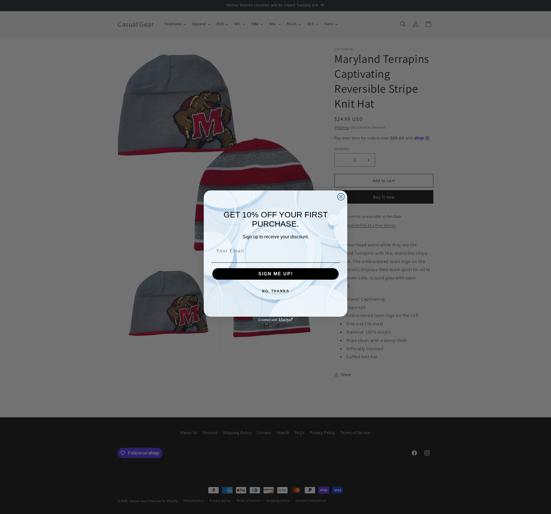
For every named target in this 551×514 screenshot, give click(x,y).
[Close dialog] (340, 196)
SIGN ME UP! (275, 273)
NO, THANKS (275, 291)
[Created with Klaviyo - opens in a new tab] (275, 320)
